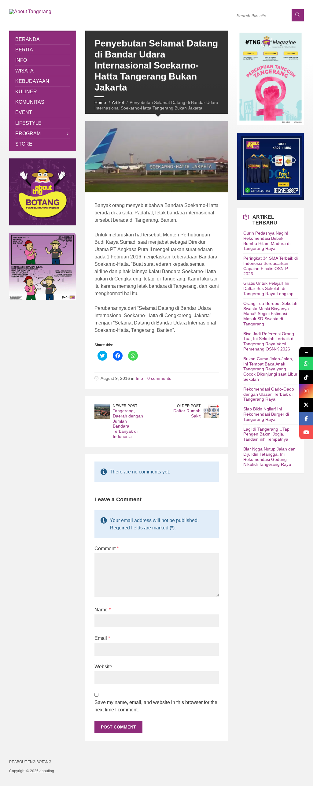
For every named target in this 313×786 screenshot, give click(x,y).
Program (28, 133)
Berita (24, 49)
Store (23, 143)
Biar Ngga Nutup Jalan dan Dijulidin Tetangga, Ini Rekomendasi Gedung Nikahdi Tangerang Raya (269, 457)
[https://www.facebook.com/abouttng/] (306, 418)
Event (23, 112)
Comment (106, 548)
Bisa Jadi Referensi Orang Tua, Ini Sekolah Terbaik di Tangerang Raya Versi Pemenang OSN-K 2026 (268, 341)
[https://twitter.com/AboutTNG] (306, 405)
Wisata (24, 70)
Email (102, 638)
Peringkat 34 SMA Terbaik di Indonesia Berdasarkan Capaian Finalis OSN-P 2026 (270, 266)
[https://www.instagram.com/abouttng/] (306, 391)
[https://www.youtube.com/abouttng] (306, 432)
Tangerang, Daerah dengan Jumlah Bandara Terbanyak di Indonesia (128, 423)
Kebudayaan (32, 81)
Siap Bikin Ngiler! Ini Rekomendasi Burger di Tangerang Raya (266, 414)
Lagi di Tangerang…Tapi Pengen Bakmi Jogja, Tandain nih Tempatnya (266, 434)
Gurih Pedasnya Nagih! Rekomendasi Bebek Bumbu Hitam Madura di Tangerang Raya (266, 241)
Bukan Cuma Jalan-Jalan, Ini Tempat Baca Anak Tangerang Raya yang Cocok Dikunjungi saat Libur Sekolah (270, 369)
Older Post (189, 406)
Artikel (118, 102)
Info (139, 378)
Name (102, 609)
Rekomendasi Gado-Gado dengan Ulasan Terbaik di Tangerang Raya (268, 394)
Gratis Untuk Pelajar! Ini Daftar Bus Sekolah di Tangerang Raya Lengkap (268, 288)
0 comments (159, 378)
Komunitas (29, 102)
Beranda (27, 39)
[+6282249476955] (306, 363)
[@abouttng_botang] (306, 377)
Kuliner (26, 91)
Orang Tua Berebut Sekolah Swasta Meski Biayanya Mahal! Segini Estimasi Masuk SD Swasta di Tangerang (270, 313)
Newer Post (125, 406)
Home (100, 102)
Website (103, 666)
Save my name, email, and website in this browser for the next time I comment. (155, 706)
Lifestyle (28, 123)
